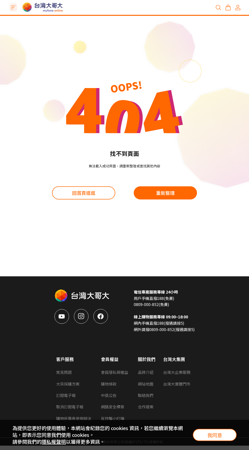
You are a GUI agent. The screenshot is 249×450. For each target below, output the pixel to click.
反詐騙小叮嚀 (112, 418)
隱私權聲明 (54, 441)
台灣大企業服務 (176, 372)
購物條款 (108, 384)
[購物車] (228, 7)
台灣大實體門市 (176, 384)
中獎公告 (108, 395)
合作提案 (145, 407)
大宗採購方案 (68, 384)
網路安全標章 (112, 407)
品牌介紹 (145, 372)
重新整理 (165, 192)
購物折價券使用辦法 (73, 418)
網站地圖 (145, 384)
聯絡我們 (145, 395)
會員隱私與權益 (114, 372)
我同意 (214, 435)
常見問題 (64, 372)
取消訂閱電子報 (69, 407)
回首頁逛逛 (83, 192)
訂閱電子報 (66, 395)
